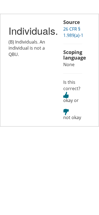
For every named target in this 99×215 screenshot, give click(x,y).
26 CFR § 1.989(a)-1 (73, 32)
